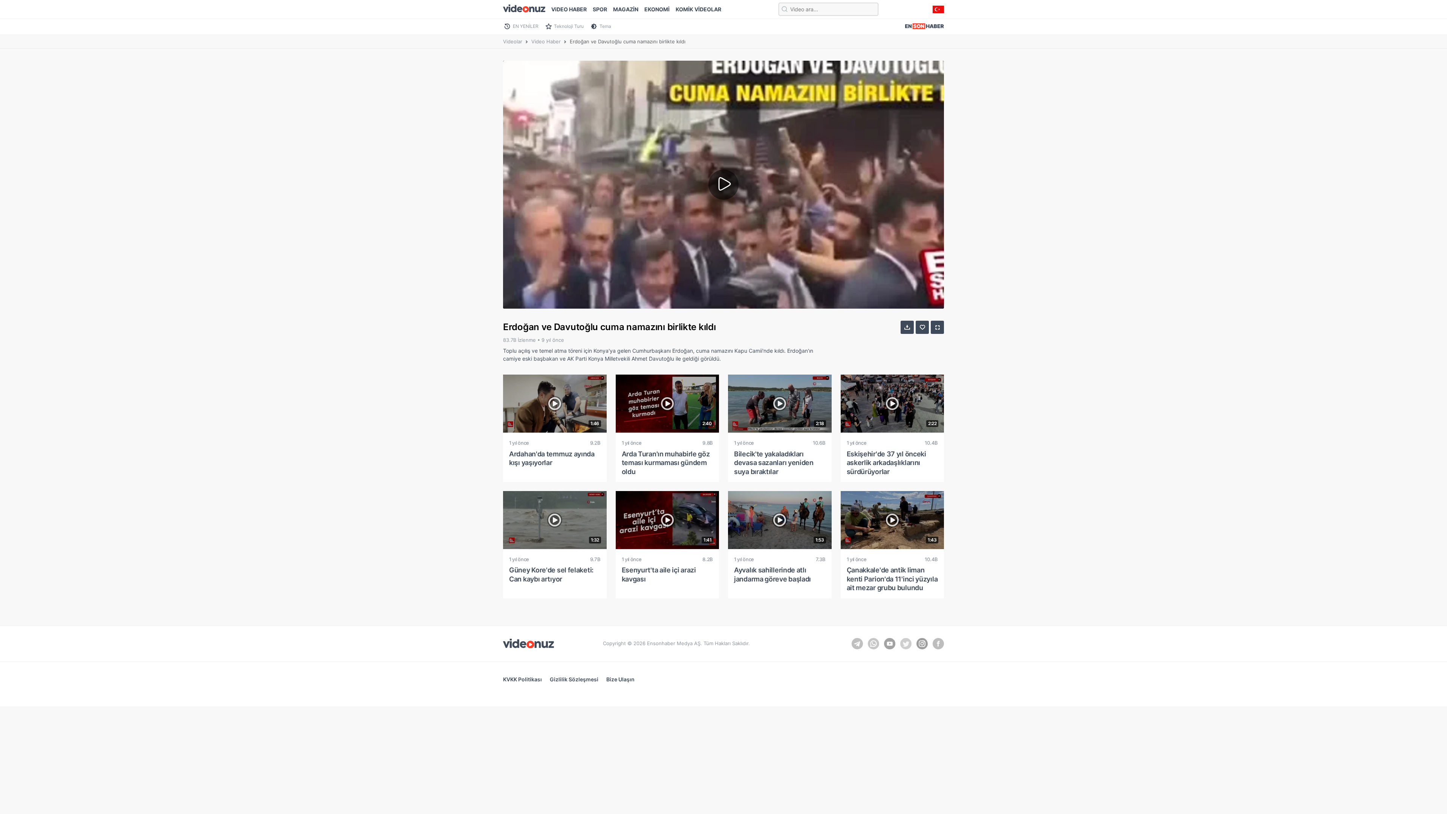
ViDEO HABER (569, 9)
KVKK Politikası (522, 679)
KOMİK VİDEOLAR (698, 9)
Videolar (512, 41)
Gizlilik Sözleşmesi (574, 679)
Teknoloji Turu (569, 26)
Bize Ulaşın (620, 679)
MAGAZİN (625, 9)
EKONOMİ (657, 9)
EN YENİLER (525, 26)
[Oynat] (723, 185)
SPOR (600, 9)
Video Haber (546, 41)
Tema (605, 26)
